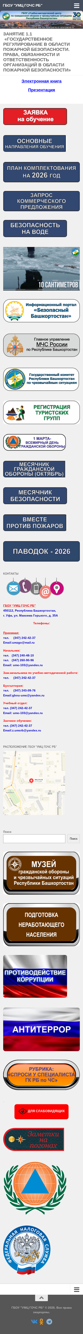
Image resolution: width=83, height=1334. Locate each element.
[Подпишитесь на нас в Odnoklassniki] (41, 1322)
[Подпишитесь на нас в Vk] (34, 1322)
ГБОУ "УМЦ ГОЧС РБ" (22, 5)
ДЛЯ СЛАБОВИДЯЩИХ (46, 1111)
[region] (41, 269)
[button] (41, 269)
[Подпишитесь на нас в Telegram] (49, 1322)
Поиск (7, 831)
